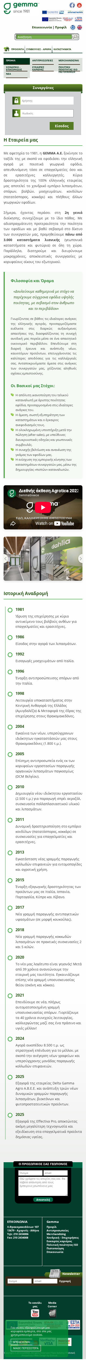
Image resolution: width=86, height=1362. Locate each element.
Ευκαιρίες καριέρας (59, 1241)
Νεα (8, 73)
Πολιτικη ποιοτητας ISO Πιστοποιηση (68, 68)
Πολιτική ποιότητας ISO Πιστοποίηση (62, 1246)
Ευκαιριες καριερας (38, 68)
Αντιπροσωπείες (58, 1230)
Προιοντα (17, 49)
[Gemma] (21, 8)
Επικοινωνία (42, 27)
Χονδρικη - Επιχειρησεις (14, 68)
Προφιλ (11, 60)
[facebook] (72, 5)
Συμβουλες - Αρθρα (38, 49)
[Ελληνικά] (73, 27)
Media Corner (52, 1304)
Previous (6, 559)
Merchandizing (69, 60)
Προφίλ (61, 27)
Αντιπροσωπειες (42, 60)
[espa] (62, 13)
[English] (79, 27)
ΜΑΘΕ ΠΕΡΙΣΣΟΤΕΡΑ (25, 1348)
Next (80, 559)
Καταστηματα (62, 49)
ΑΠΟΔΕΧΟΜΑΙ (21, 1342)
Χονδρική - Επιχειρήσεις (63, 1237)
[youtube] (79, 5)
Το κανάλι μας (35, 1304)
